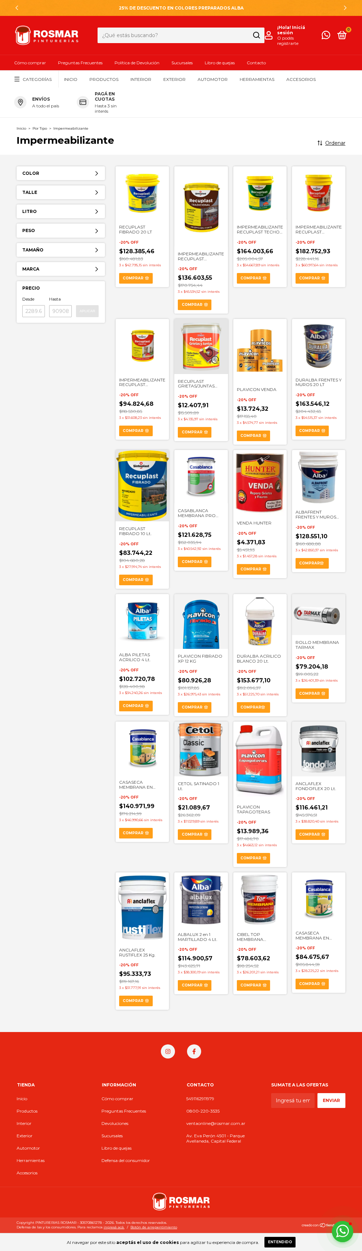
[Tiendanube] (323, 1226)
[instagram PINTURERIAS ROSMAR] (168, 1051)
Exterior (174, 79)
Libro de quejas (220, 62)
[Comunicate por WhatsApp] (326, 36)
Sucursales (182, 62)
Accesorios (301, 79)
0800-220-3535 (203, 1111)
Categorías (37, 79)
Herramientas (257, 79)
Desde (28, 299)
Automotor (213, 79)
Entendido (280, 1242)
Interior (140, 79)
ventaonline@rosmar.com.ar (215, 1123)
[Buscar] (256, 35)
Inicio (70, 79)
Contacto (256, 62)
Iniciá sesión (291, 30)
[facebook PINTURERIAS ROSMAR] (194, 1051)
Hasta (55, 299)
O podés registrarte (287, 40)
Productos (103, 79)
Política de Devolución (137, 62)
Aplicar (87, 311)
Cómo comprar (30, 62)
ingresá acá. (114, 1227)
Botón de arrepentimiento (153, 1227)
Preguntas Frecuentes (80, 62)
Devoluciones (114, 1123)
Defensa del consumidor (125, 1160)
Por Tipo (40, 128)
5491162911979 (200, 1098)
